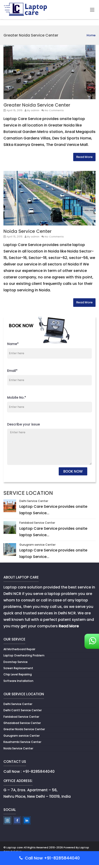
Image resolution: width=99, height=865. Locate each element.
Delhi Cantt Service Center (22, 710)
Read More (84, 157)
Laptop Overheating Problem (23, 655)
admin (35, 110)
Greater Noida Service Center (36, 105)
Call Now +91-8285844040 (52, 858)
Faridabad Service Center (37, 523)
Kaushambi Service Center (22, 742)
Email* (12, 370)
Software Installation (18, 681)
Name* (13, 344)
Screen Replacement (18, 668)
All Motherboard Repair (19, 649)
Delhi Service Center (33, 501)
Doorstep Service (15, 662)
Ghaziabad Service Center (22, 723)
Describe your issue (23, 424)
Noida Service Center (27, 231)
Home (91, 35)
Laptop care (14, 847)
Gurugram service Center (37, 545)
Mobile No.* (16, 397)
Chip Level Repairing (17, 674)
